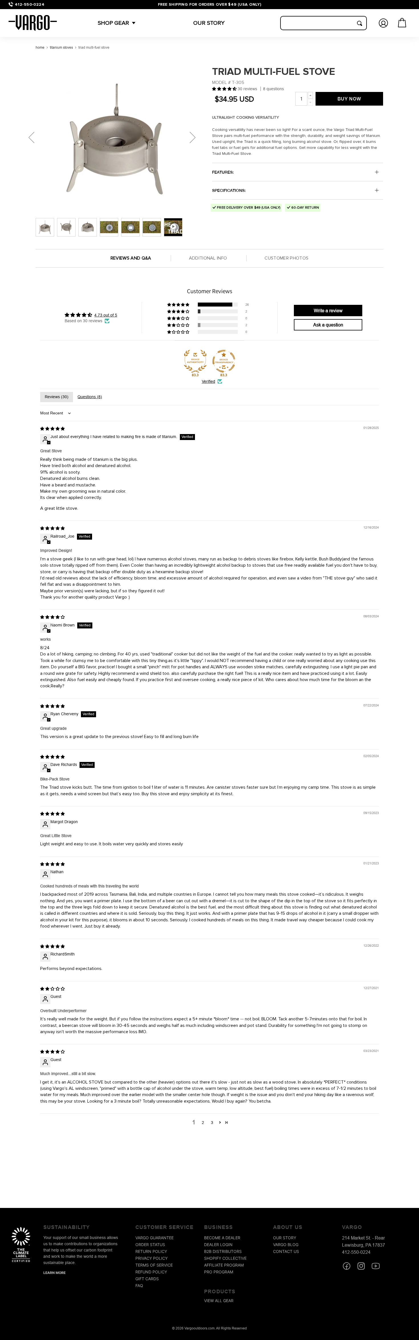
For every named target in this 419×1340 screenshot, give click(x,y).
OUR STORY (209, 23)
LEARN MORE (54, 1273)
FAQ (139, 1285)
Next (193, 137)
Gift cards (147, 1278)
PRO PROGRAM (218, 1271)
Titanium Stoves (61, 47)
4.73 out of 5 (105, 315)
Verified (208, 381)
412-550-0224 (29, 4)
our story (284, 1237)
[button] (113, 23)
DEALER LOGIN (218, 1244)
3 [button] (212, 1122)
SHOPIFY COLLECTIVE (225, 1258)
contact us (286, 1251)
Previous (31, 137)
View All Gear (218, 1300)
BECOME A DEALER (222, 1237)
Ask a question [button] (328, 324)
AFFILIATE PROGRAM (224, 1265)
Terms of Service (154, 1265)
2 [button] (203, 1122)
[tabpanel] (116, 137)
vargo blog (285, 1244)
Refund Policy (151, 1271)
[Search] (359, 23)
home (40, 47)
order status (150, 1244)
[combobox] (323, 23)
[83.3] (195, 361)
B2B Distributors (223, 1251)
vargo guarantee (154, 1237)
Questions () (90, 396)
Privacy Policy (151, 1258)
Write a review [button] (328, 310)
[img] (52, 428)
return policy (151, 1251)
